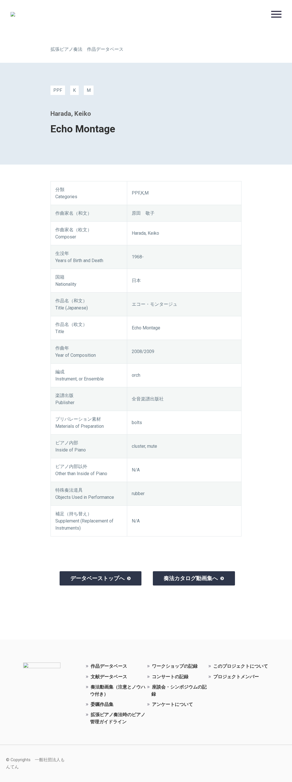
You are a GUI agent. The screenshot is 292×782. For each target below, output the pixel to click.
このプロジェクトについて (240, 666)
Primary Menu (276, 14)
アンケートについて (172, 704)
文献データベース (109, 676)
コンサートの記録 (170, 676)
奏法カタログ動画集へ (194, 578)
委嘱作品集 (102, 704)
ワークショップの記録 (175, 666)
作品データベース (109, 666)
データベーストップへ (100, 578)
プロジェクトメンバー (236, 676)
